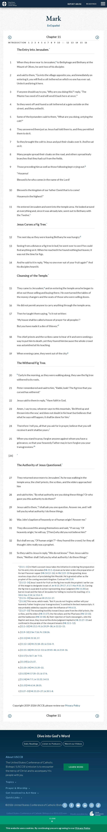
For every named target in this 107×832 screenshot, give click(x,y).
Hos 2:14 (28, 595)
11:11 (23, 638)
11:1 (22, 567)
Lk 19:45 (48, 650)
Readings (91, 4)
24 (28, 667)
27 (41, 691)
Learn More (76, 767)
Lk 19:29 (45, 626)
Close (52, 818)
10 (58, 42)
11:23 (23, 673)
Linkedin (84, 805)
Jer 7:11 (38, 655)
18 (28, 650)
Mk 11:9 (62, 573)
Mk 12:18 (40, 617)
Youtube (78, 805)
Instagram (91, 805)
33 (28, 610)
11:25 (23, 685)
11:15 (23, 598)
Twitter (64, 805)
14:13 (46, 679)
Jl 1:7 (69, 585)
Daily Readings (31, 744)
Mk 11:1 (48, 570)
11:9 (23, 632)
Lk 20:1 (47, 691)
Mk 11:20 (80, 588)
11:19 (23, 661)
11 (27, 567)
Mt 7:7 (30, 679)
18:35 (38, 685)
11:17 (23, 655)
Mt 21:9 (69, 579)
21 (38, 673)
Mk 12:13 (85, 614)
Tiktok (98, 805)
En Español (53, 25)
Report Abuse (74, 4)
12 (67, 42)
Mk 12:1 (67, 623)
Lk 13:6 (36, 595)
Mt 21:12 (46, 598)
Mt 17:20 (31, 673)
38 (51, 626)
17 (53, 598)
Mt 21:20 (35, 667)
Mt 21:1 (33, 626)
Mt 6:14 (31, 685)
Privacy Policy (72, 705)
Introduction (17, 42)
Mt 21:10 (31, 638)
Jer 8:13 (55, 585)
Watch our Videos (73, 744)
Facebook (71, 805)
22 (42, 667)
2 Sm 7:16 (34, 632)
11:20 (23, 667)
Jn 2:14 (60, 650)
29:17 (63, 585)
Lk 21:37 (32, 661)
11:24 (23, 679)
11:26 (23, 601)
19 (28, 598)
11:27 (23, 610)
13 (72, 42)
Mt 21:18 (35, 644)
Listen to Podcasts (51, 744)
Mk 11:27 (44, 614)
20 (42, 644)
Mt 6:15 (72, 607)
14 (77, 42)
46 (55, 650)
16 (86, 42)
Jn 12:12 (57, 626)
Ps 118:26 (44, 632)
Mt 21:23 (35, 691)
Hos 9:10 (76, 585)
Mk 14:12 (46, 573)
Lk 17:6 (43, 673)
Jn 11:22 (38, 679)
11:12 (23, 582)
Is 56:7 (30, 655)
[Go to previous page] (11, 37)
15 (81, 42)
